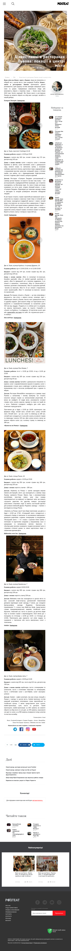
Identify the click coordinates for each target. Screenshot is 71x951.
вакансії (8, 920)
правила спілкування (12, 910)
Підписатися (59, 913)
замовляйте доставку (14, 312)
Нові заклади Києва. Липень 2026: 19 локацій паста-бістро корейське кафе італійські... (24, 874)
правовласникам (10, 912)
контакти (8, 916)
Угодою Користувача (26, 943)
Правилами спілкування (40, 943)
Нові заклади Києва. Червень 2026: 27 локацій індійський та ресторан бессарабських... (47, 874)
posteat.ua (35, 725)
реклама (8, 918)
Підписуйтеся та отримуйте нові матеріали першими (39, 909)
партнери (8, 914)
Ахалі (15, 306)
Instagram (21, 100)
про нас (8, 905)
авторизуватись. (37, 800)
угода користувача (11, 907)
